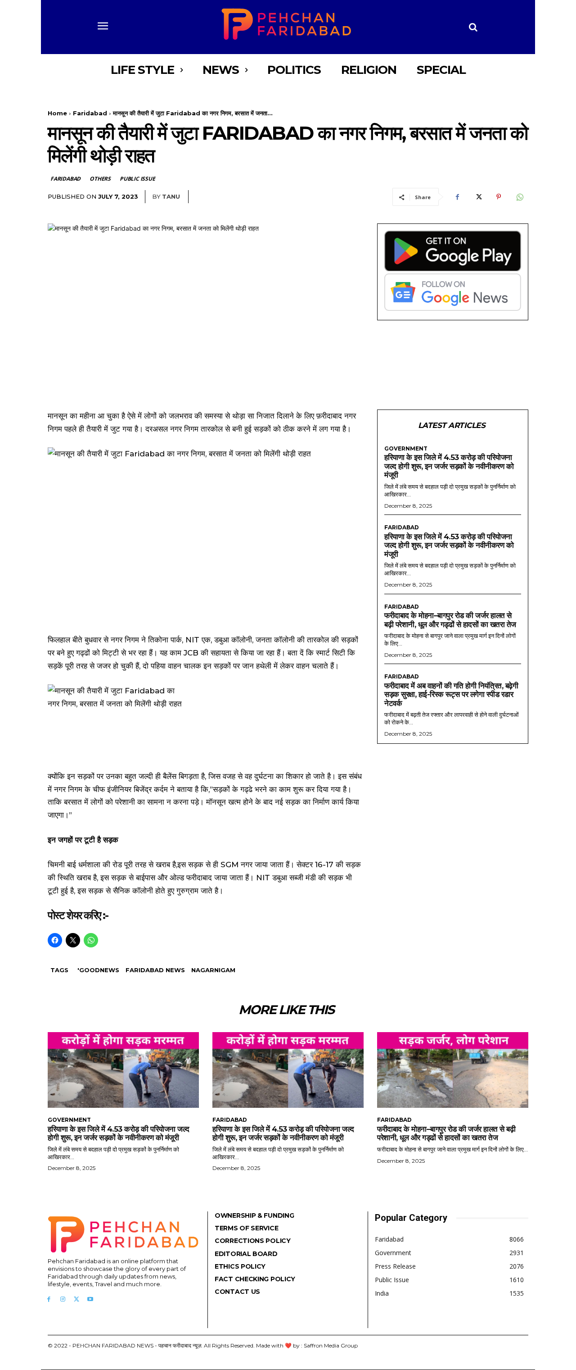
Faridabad (90, 113)
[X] (478, 197)
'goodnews (98, 970)
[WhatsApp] (519, 197)
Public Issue (137, 178)
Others (100, 178)
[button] (473, 27)
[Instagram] (63, 1299)
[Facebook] (457, 197)
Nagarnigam (213, 970)
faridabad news (155, 970)
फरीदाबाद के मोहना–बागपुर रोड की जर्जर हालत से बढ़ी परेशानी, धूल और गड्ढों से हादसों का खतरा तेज (450, 620)
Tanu (171, 196)
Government (406, 449)
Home (57, 113)
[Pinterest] (499, 197)
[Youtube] (90, 1299)
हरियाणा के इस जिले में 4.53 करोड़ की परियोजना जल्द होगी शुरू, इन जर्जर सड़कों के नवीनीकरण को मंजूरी (448, 466)
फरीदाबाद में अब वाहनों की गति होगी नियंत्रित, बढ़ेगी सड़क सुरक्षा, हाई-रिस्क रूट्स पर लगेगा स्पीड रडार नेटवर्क (451, 694)
